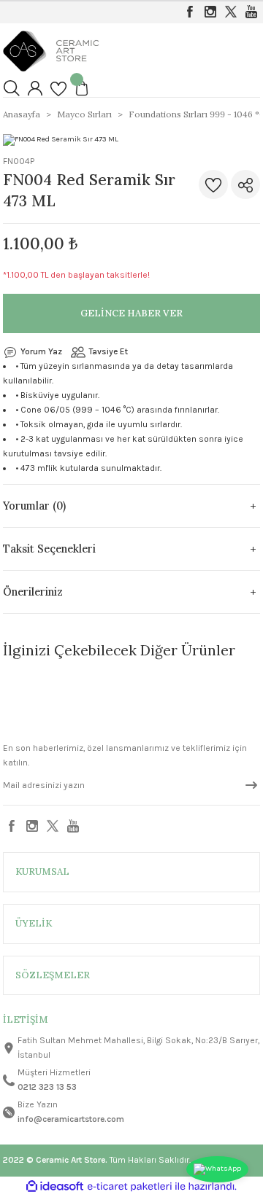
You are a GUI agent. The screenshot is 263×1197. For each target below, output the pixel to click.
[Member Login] (35, 88)
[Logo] (51, 50)
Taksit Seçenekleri (49, 548)
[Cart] (82, 88)
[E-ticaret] (129, 1186)
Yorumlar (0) (34, 505)
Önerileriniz (33, 591)
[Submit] (251, 785)
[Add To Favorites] (213, 184)
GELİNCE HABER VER (131, 313)
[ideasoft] (55, 1186)
